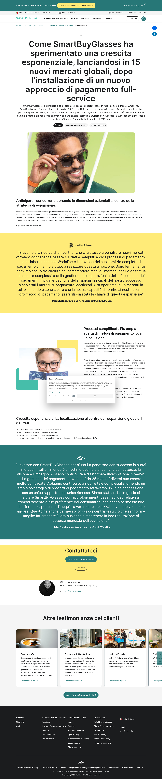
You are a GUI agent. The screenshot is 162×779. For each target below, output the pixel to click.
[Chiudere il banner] (145, 5)
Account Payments (76, 730)
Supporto (142, 13)
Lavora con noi (47, 13)
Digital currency (74, 747)
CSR (18, 726)
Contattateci (81, 550)
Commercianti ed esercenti (56, 19)
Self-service (99, 730)
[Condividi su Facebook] (154, 28)
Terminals (46, 722)
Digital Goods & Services (104, 726)
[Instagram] (132, 731)
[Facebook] (124, 731)
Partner (36, 13)
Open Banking (73, 735)
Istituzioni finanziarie (80, 19)
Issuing (71, 722)
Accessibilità (113, 768)
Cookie (63, 768)
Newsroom (132, 13)
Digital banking (74, 743)
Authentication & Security (78, 739)
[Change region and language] (136, 719)
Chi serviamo (97, 19)
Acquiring (71, 726)
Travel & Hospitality (98, 125)
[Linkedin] (121, 731)
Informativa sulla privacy (27, 768)
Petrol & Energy (100, 735)
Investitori (71, 13)
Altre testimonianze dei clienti (81, 618)
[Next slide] (159, 658)
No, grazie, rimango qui (133, 5)
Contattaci (132, 18)
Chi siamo (20, 722)
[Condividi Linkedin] (154, 34)
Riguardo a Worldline (115, 13)
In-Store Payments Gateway (54, 726)
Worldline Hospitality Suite (76, 125)
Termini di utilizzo (49, 768)
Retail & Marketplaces (103, 722)
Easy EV (45, 730)
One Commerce (48, 735)
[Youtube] (128, 731)
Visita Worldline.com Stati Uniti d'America (76, 5)
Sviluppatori (60, 13)
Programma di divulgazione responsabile (87, 768)
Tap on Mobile (48, 739)
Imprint (140, 768)
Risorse (109, 19)
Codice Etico (127, 768)
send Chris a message (73, 591)
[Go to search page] (143, 18)
